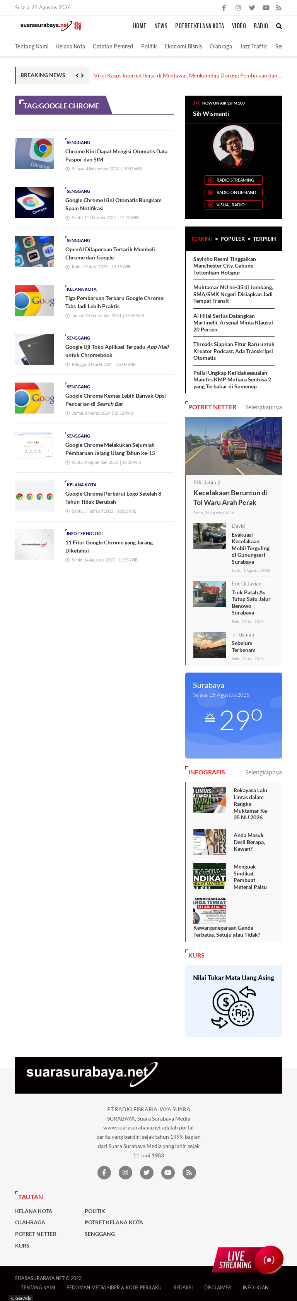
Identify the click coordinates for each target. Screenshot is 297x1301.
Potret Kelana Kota (199, 26)
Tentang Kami (31, 46)
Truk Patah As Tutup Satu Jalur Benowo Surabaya (251, 602)
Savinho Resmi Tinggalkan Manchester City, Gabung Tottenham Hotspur (224, 266)
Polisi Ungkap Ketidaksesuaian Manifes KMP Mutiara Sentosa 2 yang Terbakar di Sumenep (232, 379)
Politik (149, 46)
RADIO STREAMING (235, 179)
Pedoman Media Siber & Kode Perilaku (114, 1287)
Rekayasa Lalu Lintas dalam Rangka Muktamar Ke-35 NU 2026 (251, 803)
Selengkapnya (263, 406)
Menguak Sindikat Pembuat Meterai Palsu (250, 876)
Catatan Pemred (113, 46)
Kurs (22, 1246)
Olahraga (221, 46)
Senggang (78, 142)
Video (239, 26)
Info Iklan (255, 1287)
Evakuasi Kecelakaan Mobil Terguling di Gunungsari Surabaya (251, 548)
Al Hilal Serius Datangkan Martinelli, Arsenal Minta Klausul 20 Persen (233, 322)
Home (140, 26)
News (160, 26)
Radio (261, 26)
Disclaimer (217, 1287)
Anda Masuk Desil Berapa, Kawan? (249, 842)
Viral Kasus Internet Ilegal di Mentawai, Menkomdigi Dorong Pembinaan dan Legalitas (185, 75)
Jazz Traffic (253, 46)
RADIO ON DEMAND (236, 192)
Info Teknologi (84, 533)
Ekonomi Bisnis (183, 46)
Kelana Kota (70, 46)
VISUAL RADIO (231, 204)
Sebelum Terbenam (244, 646)
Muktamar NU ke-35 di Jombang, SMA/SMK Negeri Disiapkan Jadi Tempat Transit (233, 294)
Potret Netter (35, 1234)
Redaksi (183, 1287)
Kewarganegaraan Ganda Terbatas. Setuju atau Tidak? (226, 931)
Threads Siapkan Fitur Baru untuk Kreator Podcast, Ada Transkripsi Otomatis (234, 351)
